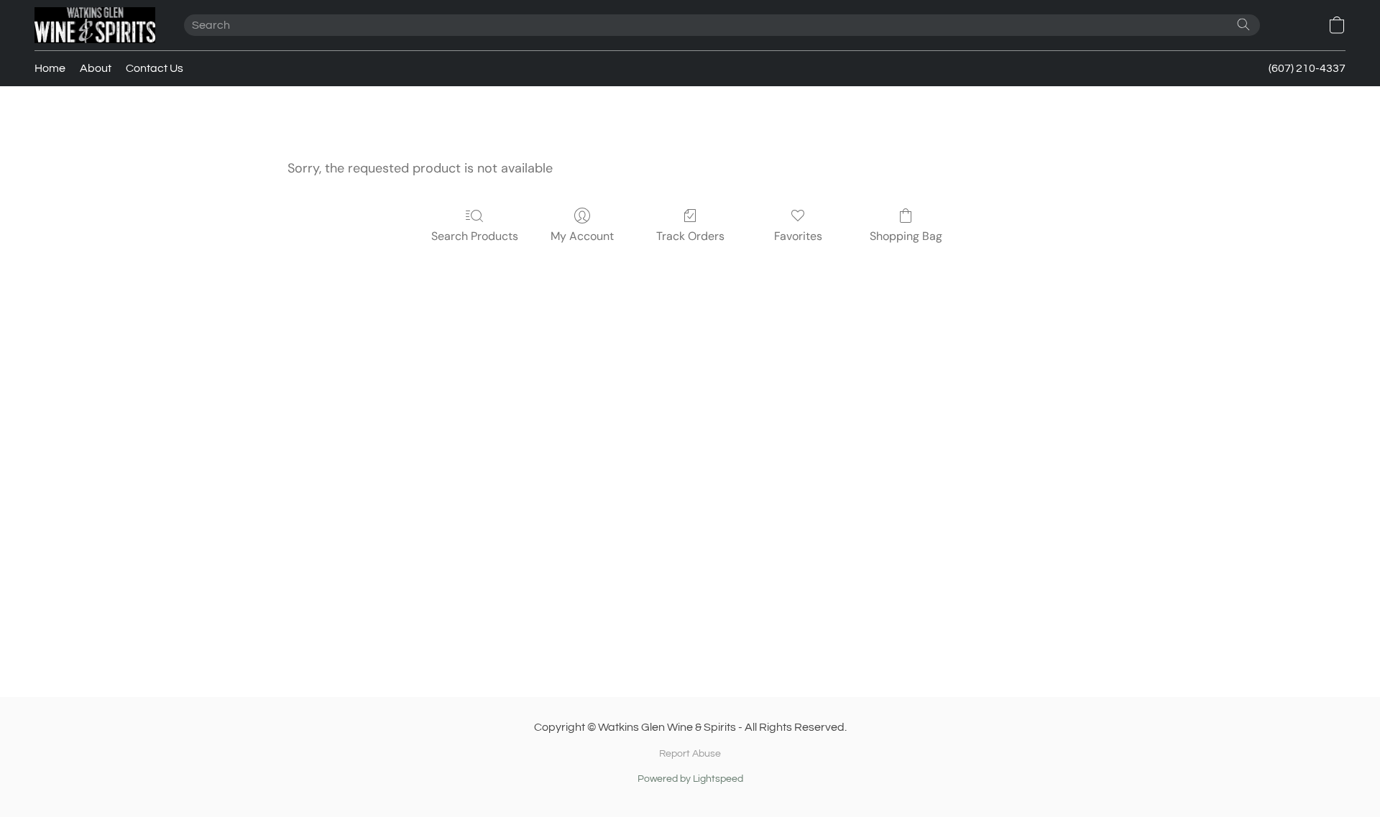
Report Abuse (690, 754)
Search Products (474, 236)
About (95, 68)
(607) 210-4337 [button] (1307, 68)
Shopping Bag (906, 236)
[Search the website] (1243, 24)
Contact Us (154, 68)
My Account (582, 236)
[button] (94, 25)
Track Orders (690, 236)
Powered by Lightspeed (690, 779)
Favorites (798, 236)
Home (49, 68)
